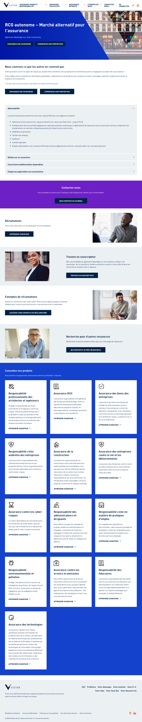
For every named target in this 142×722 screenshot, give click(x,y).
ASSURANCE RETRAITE (74, 5)
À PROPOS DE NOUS (93, 5)
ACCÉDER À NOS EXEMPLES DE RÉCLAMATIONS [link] (28, 312)
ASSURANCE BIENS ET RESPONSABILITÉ (29, 5)
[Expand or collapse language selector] (138, 5)
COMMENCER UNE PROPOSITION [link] (50, 44)
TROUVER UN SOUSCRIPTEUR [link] (82, 275)
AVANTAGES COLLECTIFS (54, 5)
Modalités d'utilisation (12, 713)
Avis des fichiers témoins (68, 713)
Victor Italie (99, 690)
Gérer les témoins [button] (85, 713)
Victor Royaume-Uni (129, 690)
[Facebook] (130, 713)
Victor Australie (119, 686)
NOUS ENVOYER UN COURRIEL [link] (71, 201)
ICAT (83, 686)
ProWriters (91, 686)
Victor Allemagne (104, 686)
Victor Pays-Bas (112, 690)
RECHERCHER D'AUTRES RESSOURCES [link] (86, 349)
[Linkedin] (134, 713)
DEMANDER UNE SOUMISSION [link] (19, 44)
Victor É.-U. (132, 686)
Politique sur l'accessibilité (49, 713)
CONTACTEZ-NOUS (109, 5)
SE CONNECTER (124, 5)
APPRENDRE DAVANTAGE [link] (19, 234)
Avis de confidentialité (29, 713)
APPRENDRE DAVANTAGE (18, 428)
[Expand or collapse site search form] (133, 5)
